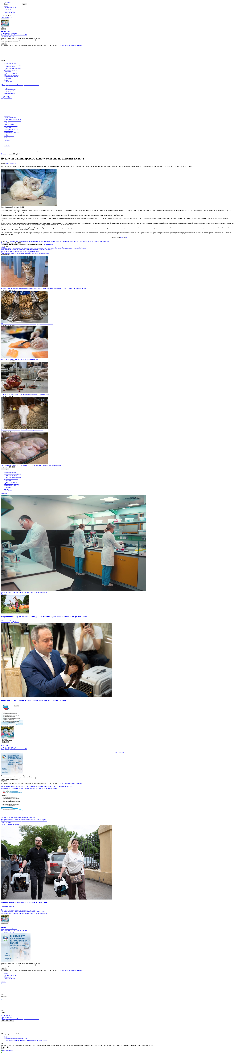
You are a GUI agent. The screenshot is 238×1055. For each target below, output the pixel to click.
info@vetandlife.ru (6, 17)
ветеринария (33, 241)
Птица (6, 122)
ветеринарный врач (43, 241)
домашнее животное (62, 241)
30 (2, 781)
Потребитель (8, 131)
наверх (3, 982)
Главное (7, 116)
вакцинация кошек (22, 241)
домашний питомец (76, 241)
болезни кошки (10, 241)
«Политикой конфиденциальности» (71, 45)
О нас (6, 6)
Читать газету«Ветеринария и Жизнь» (9, 32)
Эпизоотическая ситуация (12, 65)
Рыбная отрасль (9, 124)
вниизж (52, 241)
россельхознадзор (93, 241)
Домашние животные (11, 70)
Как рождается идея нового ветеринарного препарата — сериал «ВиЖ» (24, 819)
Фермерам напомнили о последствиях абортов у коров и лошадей (22, 430)
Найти (24, 4)
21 (2, 968)
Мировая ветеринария (11, 75)
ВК (126, 237)
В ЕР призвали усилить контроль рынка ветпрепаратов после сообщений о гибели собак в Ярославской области (36, 786)
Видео (6, 80)
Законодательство (10, 63)
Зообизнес (7, 71)
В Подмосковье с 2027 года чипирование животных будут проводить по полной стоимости (30, 788)
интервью (4, 493)
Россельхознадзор (10, 7)
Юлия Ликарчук (10, 163)
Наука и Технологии (10, 73)
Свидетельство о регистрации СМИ (15, 1038)
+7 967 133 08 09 (6, 96)
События (7, 137)
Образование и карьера (11, 76)
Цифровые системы (10, 66)
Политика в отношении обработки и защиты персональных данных (26, 1040)
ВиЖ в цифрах (9, 136)
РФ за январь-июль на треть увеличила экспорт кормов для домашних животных (27, 249)
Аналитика (8, 78)
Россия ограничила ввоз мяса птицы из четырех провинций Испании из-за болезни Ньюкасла (31, 465)
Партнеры (7, 9)
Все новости (8, 81)
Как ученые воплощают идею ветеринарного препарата (18, 817)
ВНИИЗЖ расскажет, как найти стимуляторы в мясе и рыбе (20, 251)
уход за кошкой (104, 241)
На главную (4, 469)
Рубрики (7, 2)
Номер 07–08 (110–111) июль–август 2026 (14, 35)
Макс (121, 237)
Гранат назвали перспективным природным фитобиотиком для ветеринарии (25, 253)
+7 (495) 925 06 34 (6, 1015)
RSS (5, 1037)
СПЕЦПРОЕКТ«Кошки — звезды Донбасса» (10, 621)
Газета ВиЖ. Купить (7, 36)
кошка (85, 241)
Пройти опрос (48, 244)
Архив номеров (9, 11)
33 (5, 43)
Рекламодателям (9, 12)
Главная (6, 141)
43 (5, 968)
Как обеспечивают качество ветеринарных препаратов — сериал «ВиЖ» (24, 592)
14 (2, 43)
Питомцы (4, 594)
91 (5, 781)
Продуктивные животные (12, 68)
